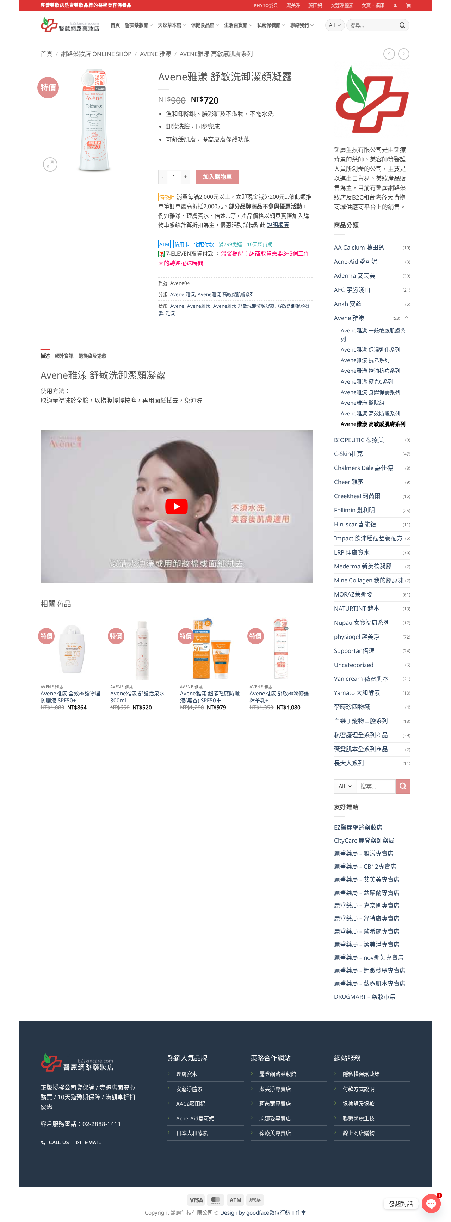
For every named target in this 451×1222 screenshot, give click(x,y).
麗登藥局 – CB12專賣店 (365, 866)
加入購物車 (217, 177)
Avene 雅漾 (155, 54)
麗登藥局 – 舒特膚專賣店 (367, 918)
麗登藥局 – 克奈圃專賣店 (367, 905)
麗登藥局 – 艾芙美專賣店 (367, 879)
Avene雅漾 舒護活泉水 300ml (137, 697)
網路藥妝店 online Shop (96, 54)
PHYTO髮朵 (266, 5)
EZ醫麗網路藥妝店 (358, 827)
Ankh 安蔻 (348, 304)
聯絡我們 (299, 25)
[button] (395, 5)
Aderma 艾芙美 (354, 275)
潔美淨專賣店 (275, 1088)
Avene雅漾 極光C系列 (367, 381)
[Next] (312, 670)
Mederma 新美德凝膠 (363, 566)
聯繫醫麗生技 (359, 1118)
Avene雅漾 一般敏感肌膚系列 (373, 334)
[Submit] (402, 25)
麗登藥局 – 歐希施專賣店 (367, 931)
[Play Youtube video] (177, 506)
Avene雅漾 (198, 306)
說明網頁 (278, 225)
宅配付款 (204, 244)
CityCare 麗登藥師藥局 (364, 840)
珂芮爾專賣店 (275, 1103)
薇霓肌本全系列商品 (361, 749)
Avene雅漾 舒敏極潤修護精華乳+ (279, 697)
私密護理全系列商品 (361, 735)
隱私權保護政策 (361, 1073)
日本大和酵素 (192, 1132)
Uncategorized (353, 665)
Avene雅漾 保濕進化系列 (370, 349)
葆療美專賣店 (275, 1132)
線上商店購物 (359, 1132)
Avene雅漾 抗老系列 (365, 359)
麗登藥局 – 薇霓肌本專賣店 (370, 983)
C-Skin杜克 (348, 454)
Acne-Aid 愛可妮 (355, 261)
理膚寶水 (186, 1073)
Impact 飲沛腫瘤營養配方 (368, 538)
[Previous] (41, 670)
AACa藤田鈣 (190, 1103)
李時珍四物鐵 (352, 707)
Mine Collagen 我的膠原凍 (369, 580)
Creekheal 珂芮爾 (357, 496)
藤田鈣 (315, 5)
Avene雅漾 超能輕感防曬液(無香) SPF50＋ (210, 697)
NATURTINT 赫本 (356, 608)
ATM (164, 244)
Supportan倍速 (354, 651)
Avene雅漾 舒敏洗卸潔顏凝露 (243, 306)
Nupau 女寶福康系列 (362, 622)
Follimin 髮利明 (354, 510)
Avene (177, 306)
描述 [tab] (45, 356)
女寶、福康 (373, 5)
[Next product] (389, 54)
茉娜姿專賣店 (275, 1118)
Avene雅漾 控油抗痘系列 (370, 370)
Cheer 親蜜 (349, 482)
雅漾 (170, 313)
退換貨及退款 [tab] (93, 356)
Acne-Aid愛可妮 (195, 1118)
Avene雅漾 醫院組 (362, 402)
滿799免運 (230, 244)
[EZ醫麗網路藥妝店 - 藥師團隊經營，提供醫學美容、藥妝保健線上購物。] (70, 25)
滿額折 (166, 197)
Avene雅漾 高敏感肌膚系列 (216, 54)
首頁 (115, 25)
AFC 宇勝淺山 (352, 290)
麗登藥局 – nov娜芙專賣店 (369, 957)
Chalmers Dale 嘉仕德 (363, 468)
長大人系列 (349, 763)
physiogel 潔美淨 (356, 637)
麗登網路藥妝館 (277, 1073)
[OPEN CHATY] (431, 1203)
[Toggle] (406, 317)
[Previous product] (404, 54)
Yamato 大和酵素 (357, 693)
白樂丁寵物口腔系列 (361, 721)
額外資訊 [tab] (64, 356)
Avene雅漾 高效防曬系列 (370, 413)
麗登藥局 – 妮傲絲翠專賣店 (370, 970)
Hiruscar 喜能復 (355, 524)
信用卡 (181, 244)
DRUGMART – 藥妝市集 (365, 996)
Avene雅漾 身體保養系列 (370, 392)
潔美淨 (293, 5)
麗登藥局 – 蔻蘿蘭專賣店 (367, 892)
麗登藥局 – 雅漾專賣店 (364, 853)
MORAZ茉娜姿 (353, 594)
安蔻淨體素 (341, 5)
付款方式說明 (359, 1088)
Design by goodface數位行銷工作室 (263, 1212)
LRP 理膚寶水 (352, 552)
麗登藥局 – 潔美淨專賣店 (367, 944)
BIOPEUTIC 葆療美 (359, 440)
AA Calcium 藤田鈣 (359, 247)
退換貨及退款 (359, 1103)
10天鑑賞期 (259, 244)
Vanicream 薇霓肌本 (361, 678)
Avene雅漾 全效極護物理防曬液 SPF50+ (70, 697)
